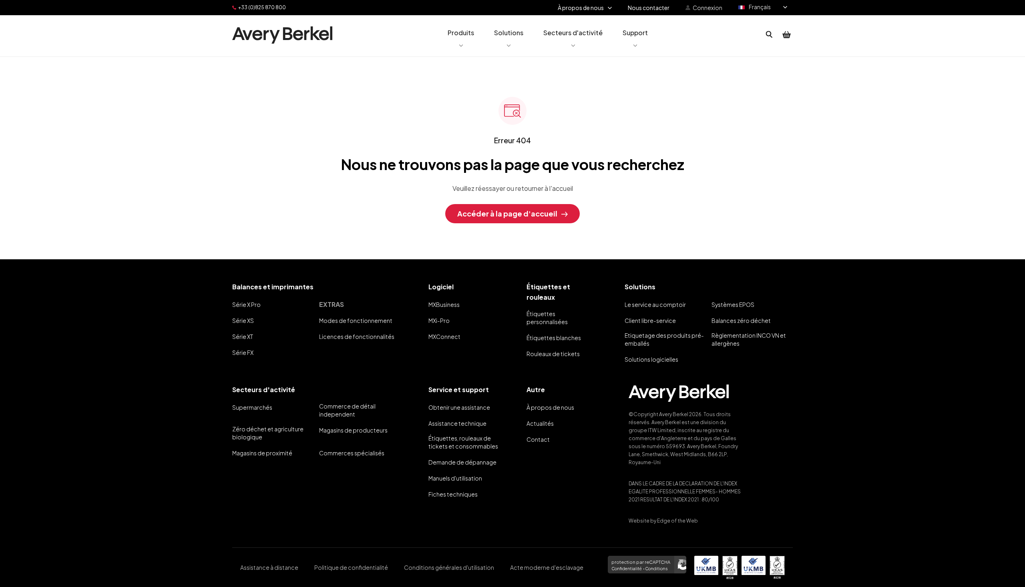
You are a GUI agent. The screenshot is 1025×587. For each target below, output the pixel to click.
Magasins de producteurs (353, 430)
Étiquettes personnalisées (547, 317)
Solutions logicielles (651, 359)
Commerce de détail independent (347, 410)
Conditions (656, 568)
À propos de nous (550, 407)
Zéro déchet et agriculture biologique (267, 433)
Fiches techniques (453, 494)
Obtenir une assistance (459, 407)
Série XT (242, 336)
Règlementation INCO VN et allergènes (748, 339)
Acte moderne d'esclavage (546, 567)
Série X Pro (246, 304)
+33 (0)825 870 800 (262, 7)
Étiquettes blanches (554, 337)
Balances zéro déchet (741, 320)
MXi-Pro (439, 320)
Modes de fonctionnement (355, 320)
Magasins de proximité (262, 453)
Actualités (540, 423)
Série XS (243, 320)
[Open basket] (787, 35)
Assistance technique (457, 423)
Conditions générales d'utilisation (449, 567)
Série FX (242, 352)
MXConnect (444, 336)
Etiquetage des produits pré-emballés (664, 339)
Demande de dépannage (462, 462)
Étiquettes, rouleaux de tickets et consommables (463, 442)
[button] (461, 34)
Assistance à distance (269, 567)
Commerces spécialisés (351, 453)
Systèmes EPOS (732, 304)
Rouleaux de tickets (553, 353)
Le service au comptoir (655, 304)
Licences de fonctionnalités (356, 336)
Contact (538, 439)
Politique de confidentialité (351, 567)
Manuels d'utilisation (455, 478)
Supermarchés (252, 407)
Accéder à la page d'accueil (507, 213)
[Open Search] (769, 35)
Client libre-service (650, 320)
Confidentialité (626, 568)
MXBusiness (444, 304)
